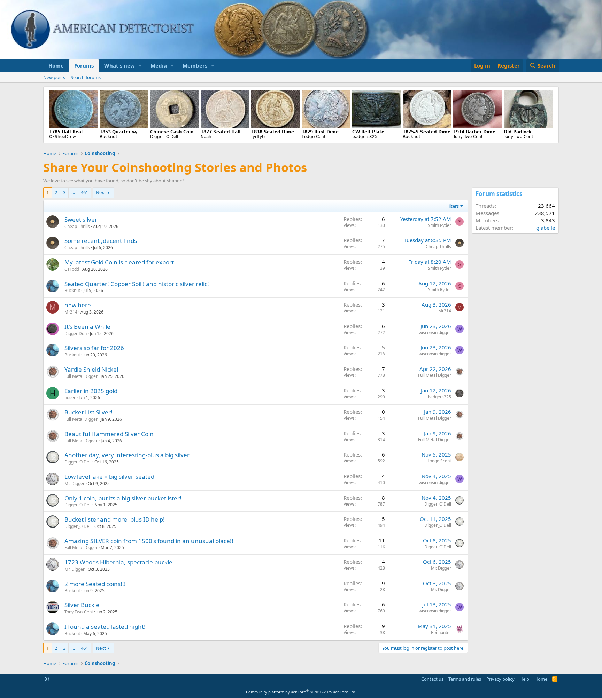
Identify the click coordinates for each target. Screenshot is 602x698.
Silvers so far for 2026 (94, 348)
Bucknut (72, 290)
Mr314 (70, 312)
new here (77, 305)
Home (56, 65)
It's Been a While (87, 327)
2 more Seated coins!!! (95, 584)
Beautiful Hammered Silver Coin (109, 434)
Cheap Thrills (77, 226)
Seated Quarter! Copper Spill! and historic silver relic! (136, 284)
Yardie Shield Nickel (91, 369)
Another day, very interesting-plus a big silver (127, 455)
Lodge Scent (439, 461)
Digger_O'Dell (77, 462)
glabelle (545, 227)
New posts (54, 77)
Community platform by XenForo (301, 692)
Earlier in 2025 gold (90, 391)
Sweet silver (80, 219)
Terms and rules (464, 679)
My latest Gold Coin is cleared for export (119, 262)
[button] (140, 65)
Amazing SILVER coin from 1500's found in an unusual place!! (148, 541)
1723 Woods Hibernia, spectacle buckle (118, 562)
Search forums (86, 77)
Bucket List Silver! (88, 412)
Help (524, 679)
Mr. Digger (74, 483)
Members (195, 65)
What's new (119, 65)
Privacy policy (500, 679)
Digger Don (75, 333)
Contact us (432, 679)
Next (101, 192)
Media (158, 65)
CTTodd (71, 269)
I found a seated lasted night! (105, 626)
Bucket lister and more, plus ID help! (114, 519)
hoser (70, 397)
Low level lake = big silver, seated (109, 477)
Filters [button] (452, 206)
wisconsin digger (435, 332)
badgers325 (439, 397)
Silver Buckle (81, 605)
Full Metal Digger (81, 376)
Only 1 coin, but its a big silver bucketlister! (123, 498)
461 (84, 192)
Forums (84, 65)
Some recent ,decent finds (100, 241)
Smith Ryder (439, 225)
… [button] (73, 192)
